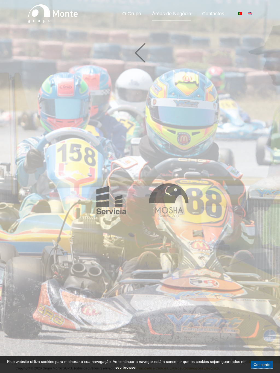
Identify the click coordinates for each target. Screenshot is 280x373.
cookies (47, 361)
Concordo (261, 364)
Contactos (213, 13)
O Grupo (131, 13)
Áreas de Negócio (171, 13)
